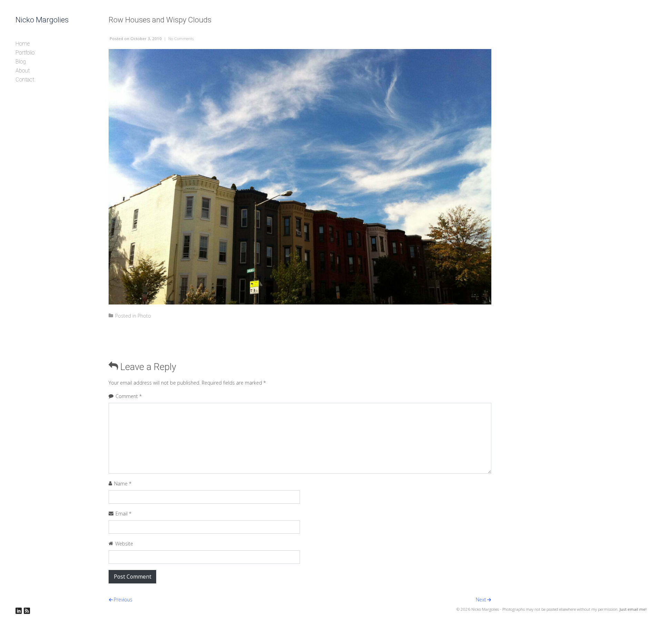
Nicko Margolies (42, 20)
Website (124, 543)
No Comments (181, 38)
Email (123, 513)
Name (122, 483)
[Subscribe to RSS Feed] (27, 611)
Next (481, 599)
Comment (129, 396)
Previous (123, 599)
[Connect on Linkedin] (19, 611)
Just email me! (633, 609)
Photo (144, 315)
